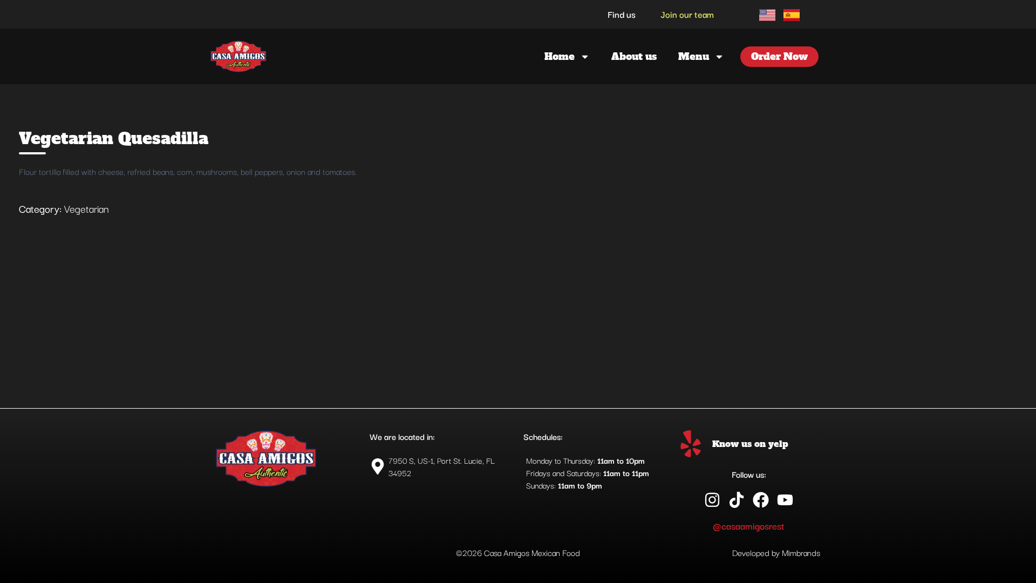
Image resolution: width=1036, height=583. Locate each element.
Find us (622, 14)
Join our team (687, 14)
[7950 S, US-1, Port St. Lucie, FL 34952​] (441, 466)
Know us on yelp (750, 444)
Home (559, 56)
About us (634, 56)
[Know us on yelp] (690, 443)
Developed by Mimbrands (776, 552)
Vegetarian (86, 208)
